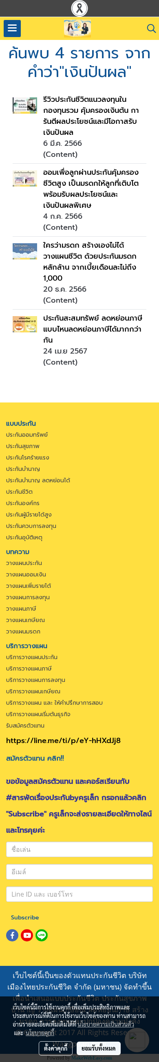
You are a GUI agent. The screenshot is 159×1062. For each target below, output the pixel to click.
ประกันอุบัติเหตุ (24, 537)
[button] (149, 28)
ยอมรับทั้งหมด (99, 1048)
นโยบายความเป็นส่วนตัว (105, 1024)
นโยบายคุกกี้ (40, 1032)
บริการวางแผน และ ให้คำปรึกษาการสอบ (54, 703)
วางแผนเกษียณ (25, 620)
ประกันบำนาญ (23, 469)
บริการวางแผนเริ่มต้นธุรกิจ (38, 714)
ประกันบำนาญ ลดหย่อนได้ (38, 480)
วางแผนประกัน (24, 563)
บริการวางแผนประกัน (31, 657)
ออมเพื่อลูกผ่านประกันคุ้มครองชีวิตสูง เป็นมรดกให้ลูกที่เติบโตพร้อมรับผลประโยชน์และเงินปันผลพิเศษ (91, 189)
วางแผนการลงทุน (28, 597)
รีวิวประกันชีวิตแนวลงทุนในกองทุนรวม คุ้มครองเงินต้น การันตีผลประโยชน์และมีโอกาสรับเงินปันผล (91, 116)
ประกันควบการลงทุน (31, 526)
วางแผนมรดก (23, 631)
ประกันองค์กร (23, 503)
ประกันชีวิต (19, 492)
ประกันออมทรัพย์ (27, 435)
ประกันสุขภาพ (23, 446)
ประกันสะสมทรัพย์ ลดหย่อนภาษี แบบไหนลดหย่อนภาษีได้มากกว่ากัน (92, 329)
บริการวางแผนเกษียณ (33, 691)
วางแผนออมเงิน (26, 574)
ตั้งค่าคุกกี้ (55, 1048)
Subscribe (25, 917)
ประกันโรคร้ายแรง (27, 457)
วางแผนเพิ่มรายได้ (28, 586)
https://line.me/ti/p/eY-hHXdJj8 (63, 740)
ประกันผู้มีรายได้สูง (29, 514)
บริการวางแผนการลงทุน (35, 680)
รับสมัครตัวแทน (25, 725)
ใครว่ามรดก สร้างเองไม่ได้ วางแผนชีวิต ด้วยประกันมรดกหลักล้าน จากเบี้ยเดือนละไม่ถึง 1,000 (90, 262)
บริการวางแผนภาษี (29, 668)
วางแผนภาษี (21, 609)
